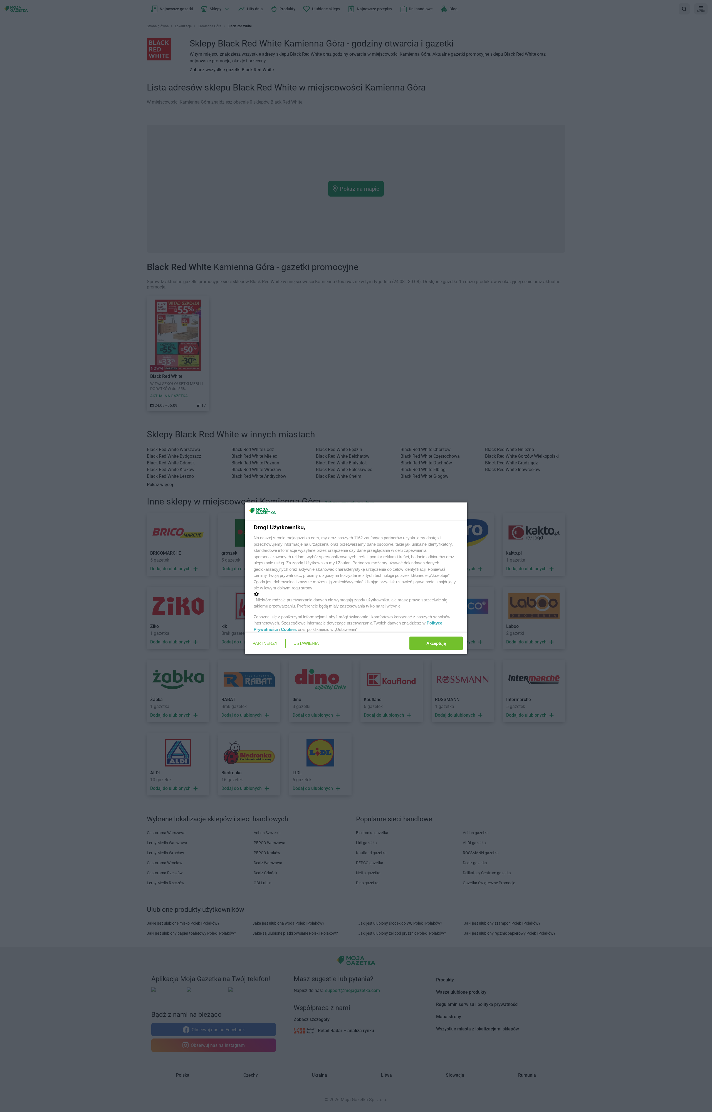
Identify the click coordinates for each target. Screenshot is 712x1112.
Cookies (289, 629)
